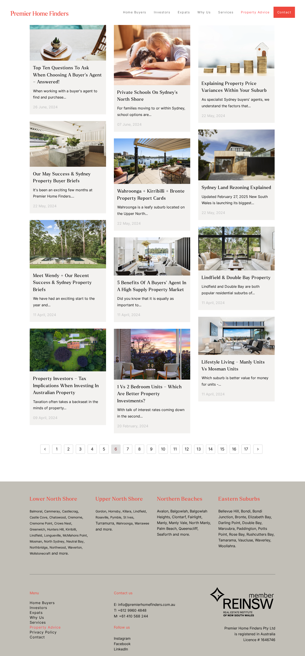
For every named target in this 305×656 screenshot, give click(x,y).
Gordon (101, 511)
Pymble (115, 517)
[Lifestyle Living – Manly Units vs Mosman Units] (236, 336)
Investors (38, 607)
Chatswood (57, 517)
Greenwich (37, 529)
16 (234, 449)
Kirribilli (71, 529)
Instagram (122, 638)
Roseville (102, 517)
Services (38, 622)
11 (175, 449)
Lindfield (36, 535)
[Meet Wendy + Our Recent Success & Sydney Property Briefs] (68, 244)
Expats (36, 612)
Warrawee (142, 523)
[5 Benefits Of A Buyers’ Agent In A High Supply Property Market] (152, 256)
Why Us (37, 617)
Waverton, (75, 547)
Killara (127, 511)
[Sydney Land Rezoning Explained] (236, 155)
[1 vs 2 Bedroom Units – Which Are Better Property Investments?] (152, 354)
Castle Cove (38, 517)
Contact (37, 637)
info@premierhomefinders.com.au (146, 604)
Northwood (58, 547)
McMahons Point (75, 535)
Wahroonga (124, 523)
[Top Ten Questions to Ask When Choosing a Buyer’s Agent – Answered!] (68, 43)
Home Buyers (42, 602)
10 (163, 449)
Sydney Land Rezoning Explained (236, 187)
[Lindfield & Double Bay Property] (236, 248)
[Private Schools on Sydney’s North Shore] (152, 55)
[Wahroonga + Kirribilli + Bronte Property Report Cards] (152, 161)
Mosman (36, 541)
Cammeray (52, 511)
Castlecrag (70, 511)
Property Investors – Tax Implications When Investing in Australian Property (66, 385)
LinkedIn (121, 649)
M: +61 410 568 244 (131, 616)
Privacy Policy (43, 632)
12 (187, 449)
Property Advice (45, 627)
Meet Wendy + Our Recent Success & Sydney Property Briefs (62, 282)
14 (210, 449)
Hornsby (114, 511)
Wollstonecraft (40, 553)
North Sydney (54, 541)
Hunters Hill (55, 529)
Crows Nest (62, 523)
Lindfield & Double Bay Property (236, 277)
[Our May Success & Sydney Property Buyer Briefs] (68, 144)
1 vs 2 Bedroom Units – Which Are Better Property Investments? (149, 394)
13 (198, 449)
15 (222, 449)
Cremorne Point (41, 523)
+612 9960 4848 (132, 610)
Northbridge (39, 547)
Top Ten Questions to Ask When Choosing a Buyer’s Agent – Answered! (67, 75)
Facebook (122, 644)
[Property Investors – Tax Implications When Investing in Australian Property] (68, 350)
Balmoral (36, 511)
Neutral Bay (75, 541)
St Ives (128, 517)
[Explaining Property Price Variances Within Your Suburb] (236, 50)
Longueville (52, 535)
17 (246, 449)
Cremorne (75, 517)
